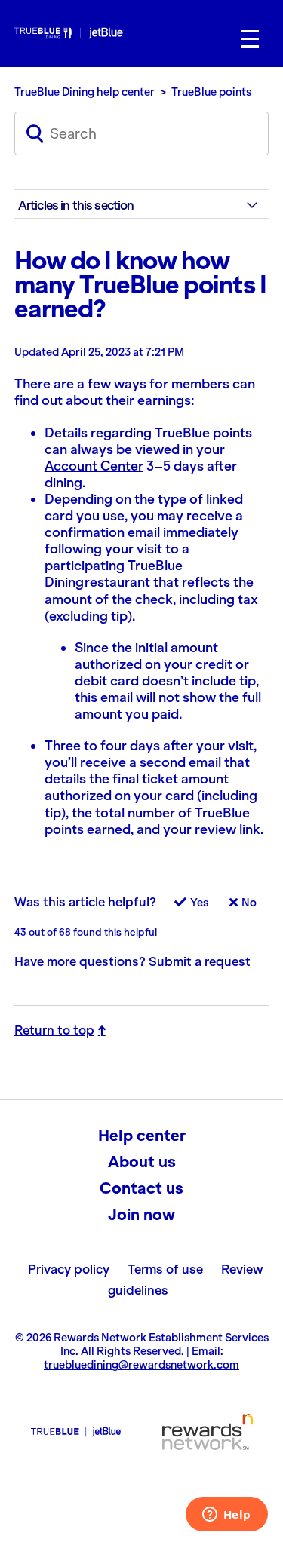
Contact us (141, 1188)
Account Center (94, 466)
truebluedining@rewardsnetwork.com (141, 1365)
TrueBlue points (211, 92)
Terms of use (165, 1269)
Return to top (54, 1030)
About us (142, 1162)
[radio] (183, 907)
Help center (142, 1135)
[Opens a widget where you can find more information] (226, 1515)
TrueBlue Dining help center (84, 92)
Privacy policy (68, 1269)
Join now (141, 1215)
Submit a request (200, 961)
